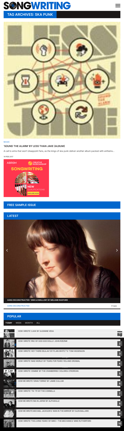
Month (29, 323)
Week (18, 323)
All (38, 323)
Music (7, 142)
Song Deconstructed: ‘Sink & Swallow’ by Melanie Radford (37, 300)
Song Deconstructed (18, 306)
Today (8, 323)
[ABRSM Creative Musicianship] (26, 196)
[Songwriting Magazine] (42, 5)
